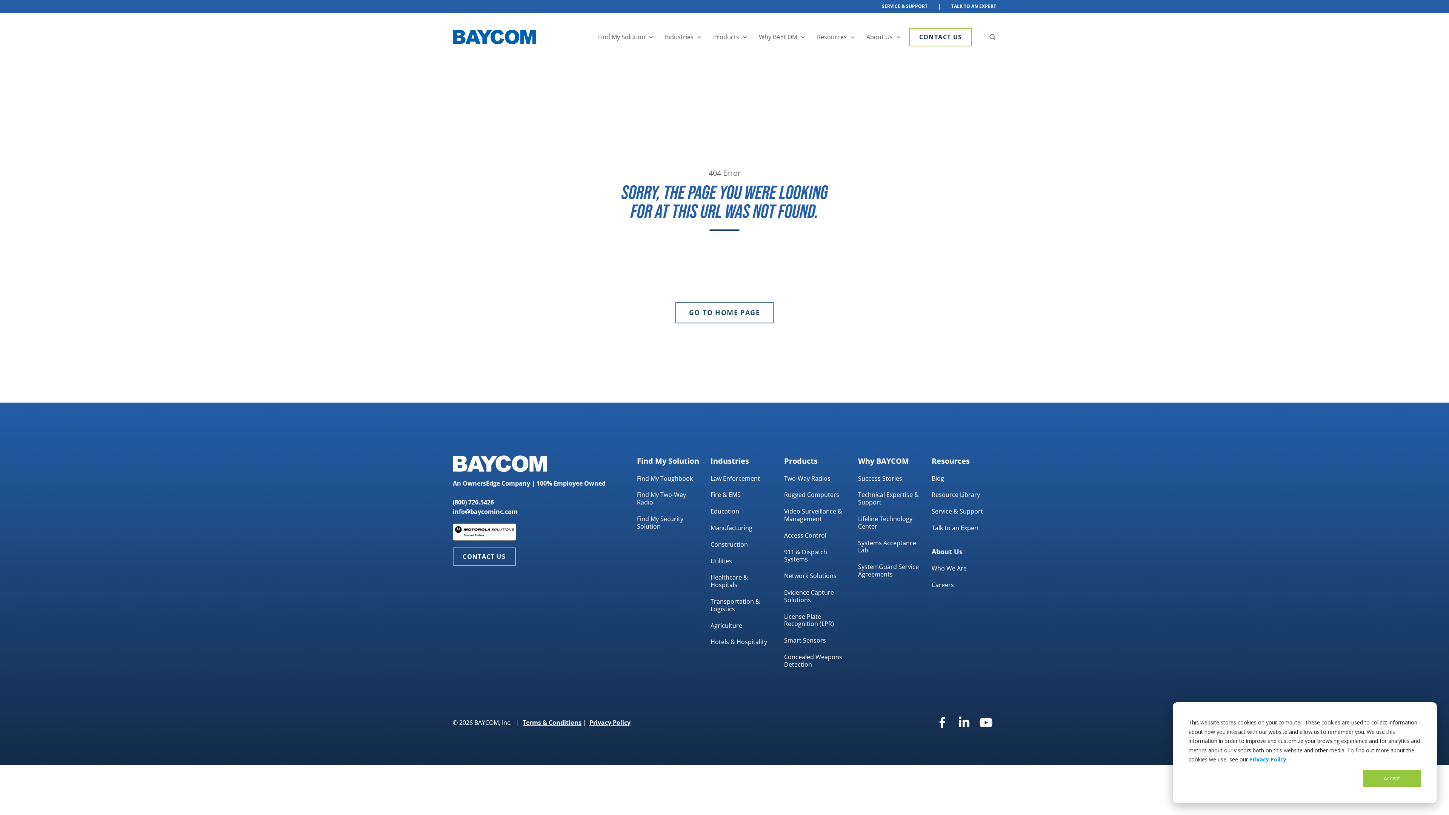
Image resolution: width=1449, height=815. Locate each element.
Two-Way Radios (807, 478)
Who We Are (949, 568)
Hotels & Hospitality (739, 642)
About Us (879, 37)
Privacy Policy (1267, 759)
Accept (1392, 778)
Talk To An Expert (973, 6)
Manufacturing (731, 528)
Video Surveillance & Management (813, 515)
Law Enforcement (735, 478)
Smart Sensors (805, 640)
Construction (729, 544)
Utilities (721, 561)
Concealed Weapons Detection (813, 661)
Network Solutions (810, 576)
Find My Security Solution (660, 523)
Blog (938, 478)
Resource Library (956, 495)
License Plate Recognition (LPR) (809, 620)
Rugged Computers (811, 495)
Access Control (805, 535)
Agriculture (726, 625)
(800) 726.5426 (473, 502)
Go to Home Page (724, 312)
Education (725, 511)
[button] (992, 37)
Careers (943, 585)
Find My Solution (621, 37)
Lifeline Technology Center (885, 523)
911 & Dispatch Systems (805, 556)
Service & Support (905, 6)
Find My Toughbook (665, 478)
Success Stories (880, 478)
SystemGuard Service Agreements (888, 570)
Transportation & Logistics (735, 605)
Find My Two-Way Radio (661, 498)
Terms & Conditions (552, 722)
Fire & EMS (726, 495)
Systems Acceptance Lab (887, 547)
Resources (832, 37)
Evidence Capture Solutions (809, 596)
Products (726, 37)
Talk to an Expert (955, 528)
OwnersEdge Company (496, 483)
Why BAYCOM (778, 37)
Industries (679, 37)
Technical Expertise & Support (888, 498)
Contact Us (940, 37)
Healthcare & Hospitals (729, 581)
